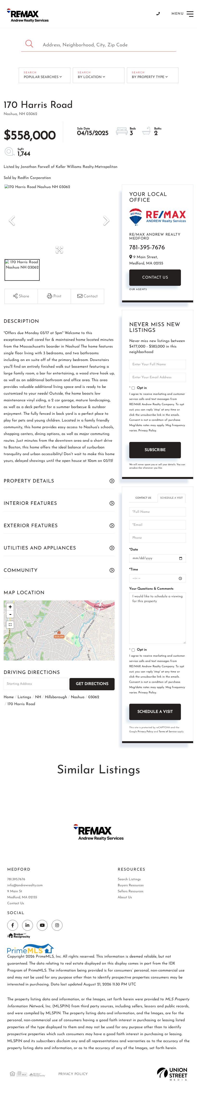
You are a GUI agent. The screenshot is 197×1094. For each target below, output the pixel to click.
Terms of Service (168, 731)
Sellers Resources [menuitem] (130, 891)
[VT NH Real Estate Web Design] (172, 1074)
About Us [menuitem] (125, 897)
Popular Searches (41, 77)
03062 (93, 697)
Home (9, 697)
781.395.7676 (16, 879)
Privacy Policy (147, 430)
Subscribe (155, 450)
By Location (90, 77)
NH (38, 697)
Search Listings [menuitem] (129, 879)
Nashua (77, 697)
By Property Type (148, 77)
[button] (29, 44)
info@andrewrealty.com (25, 885)
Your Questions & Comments (151, 589)
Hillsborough (56, 697)
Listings (24, 697)
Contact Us (155, 278)
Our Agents (138, 289)
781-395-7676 (147, 247)
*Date (133, 549)
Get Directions (92, 684)
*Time (133, 569)
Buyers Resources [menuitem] (131, 885)
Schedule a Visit (171, 498)
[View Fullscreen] (10, 624)
